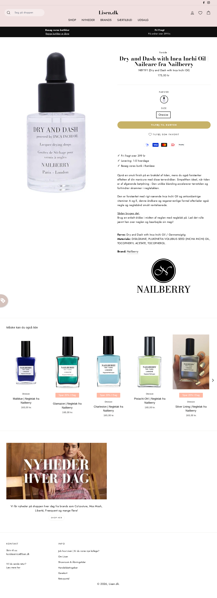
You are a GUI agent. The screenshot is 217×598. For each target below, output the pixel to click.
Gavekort (62, 573)
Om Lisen (63, 556)
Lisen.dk (108, 12)
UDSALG (143, 20)
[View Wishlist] (200, 13)
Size (164, 108)
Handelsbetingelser (68, 567)
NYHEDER (88, 20)
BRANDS (106, 20)
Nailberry (132, 251)
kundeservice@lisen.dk (17, 554)
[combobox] (28, 12)
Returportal (63, 578)
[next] (212, 380)
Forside (163, 52)
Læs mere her (13, 567)
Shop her (56, 517)
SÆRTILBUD (124, 20)
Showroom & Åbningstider (72, 562)
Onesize (163, 115)
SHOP (72, 20)
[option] (57, 32)
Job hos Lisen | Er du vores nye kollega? (78, 551)
